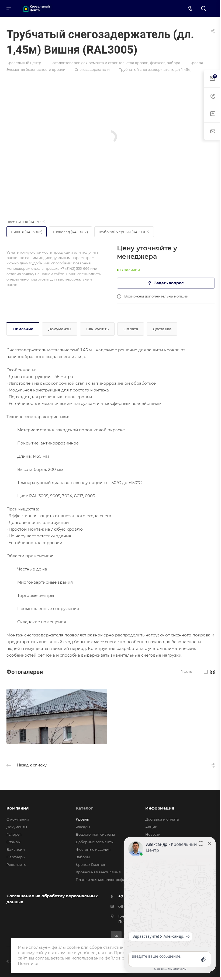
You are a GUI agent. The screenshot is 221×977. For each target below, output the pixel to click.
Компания (17, 808)
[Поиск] (203, 8)
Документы (59, 329)
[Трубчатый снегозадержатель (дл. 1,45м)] (56, 716)
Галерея (14, 834)
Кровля (82, 819)
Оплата (130, 329)
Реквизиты (16, 864)
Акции (151, 827)
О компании (17, 819)
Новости (153, 834)
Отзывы (13, 842)
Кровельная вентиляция (98, 872)
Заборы (83, 857)
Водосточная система (95, 834)
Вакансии (15, 849)
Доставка (162, 329)
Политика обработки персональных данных (85, 963)
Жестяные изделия (93, 849)
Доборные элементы (94, 842)
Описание (23, 329)
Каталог (84, 808)
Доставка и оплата (162, 819)
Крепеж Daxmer (90, 864)
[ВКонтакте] (116, 936)
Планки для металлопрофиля (103, 879)
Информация (159, 808)
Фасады (83, 827)
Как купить (97, 329)
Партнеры (15, 857)
